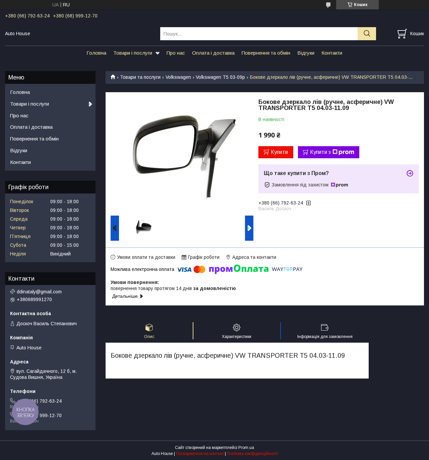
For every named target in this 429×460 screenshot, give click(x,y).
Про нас (176, 53)
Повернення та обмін (266, 53)
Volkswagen (178, 77)
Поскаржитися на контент (200, 453)
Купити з (320, 152)
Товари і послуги (132, 53)
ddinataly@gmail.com (39, 291)
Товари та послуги (140, 77)
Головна (96, 53)
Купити (279, 152)
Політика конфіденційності (252, 453)
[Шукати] (367, 33)
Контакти (331, 53)
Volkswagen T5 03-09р (220, 77)
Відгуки (305, 53)
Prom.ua (246, 447)
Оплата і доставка (213, 53)
